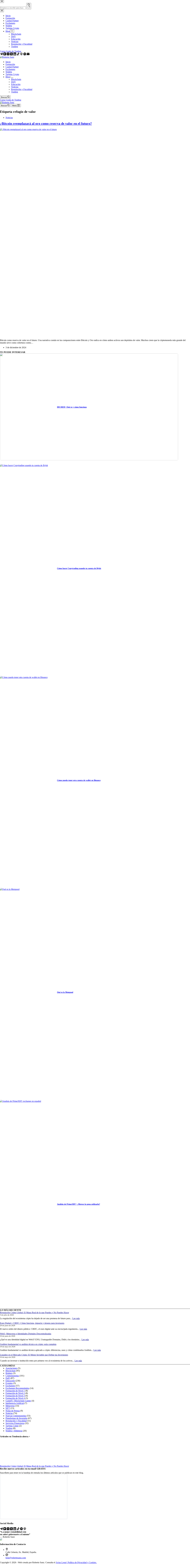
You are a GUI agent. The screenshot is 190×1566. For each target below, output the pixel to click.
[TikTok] (18, 1529)
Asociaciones (11, 1368)
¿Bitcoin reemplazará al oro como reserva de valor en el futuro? (46, 123)
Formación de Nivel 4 (15, 1398)
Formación (10, 64)
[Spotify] (21, 1529)
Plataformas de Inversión (16, 1418)
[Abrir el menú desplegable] (12, 77)
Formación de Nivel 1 (15, 1391)
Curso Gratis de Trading (10, 100)
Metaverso (10, 1406)
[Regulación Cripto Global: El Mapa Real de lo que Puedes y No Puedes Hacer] (21, 1463)
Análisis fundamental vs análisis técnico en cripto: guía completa (28, 1344)
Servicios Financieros (15, 1423)
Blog (8, 77)
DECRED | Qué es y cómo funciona (72, 407)
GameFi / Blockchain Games (18, 1401)
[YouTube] (5, 1529)
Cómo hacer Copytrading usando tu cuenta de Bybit (79, 568)
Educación (15, 84)
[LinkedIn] (15, 1529)
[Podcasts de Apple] (24, 1529)
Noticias (14, 87)
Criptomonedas (12, 1376)
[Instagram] (8, 1529)
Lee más (76, 1318)
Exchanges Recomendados (17, 1388)
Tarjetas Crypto (12, 74)
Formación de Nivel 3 (15, 1396)
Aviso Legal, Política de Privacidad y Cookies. (76, 1562)
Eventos (9, 1383)
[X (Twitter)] (11, 1529)
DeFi (13, 82)
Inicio (8, 62)
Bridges (9, 1373)
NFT (8, 1408)
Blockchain (16, 79)
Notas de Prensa (13, 1411)
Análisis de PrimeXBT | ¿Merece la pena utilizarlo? (78, 1204)
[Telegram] (1, 1529)
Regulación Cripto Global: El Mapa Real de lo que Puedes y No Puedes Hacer (34, 1312)
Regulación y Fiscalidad (21, 89)
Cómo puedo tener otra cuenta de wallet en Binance (79, 780)
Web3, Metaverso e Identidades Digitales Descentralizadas (25, 1334)
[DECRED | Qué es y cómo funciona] (89, 459)
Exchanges (10, 69)
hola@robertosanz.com (16, 1558)
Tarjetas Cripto (12, 1426)
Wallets (9, 72)
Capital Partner (12, 67)
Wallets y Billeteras (14, 1431)
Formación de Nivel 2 (15, 1393)
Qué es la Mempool (65, 992)
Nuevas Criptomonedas (16, 1416)
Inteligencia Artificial (15, 1403)
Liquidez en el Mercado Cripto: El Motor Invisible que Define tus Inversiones (34, 1355)
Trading (14, 92)
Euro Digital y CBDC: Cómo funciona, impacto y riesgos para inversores (32, 1323)
